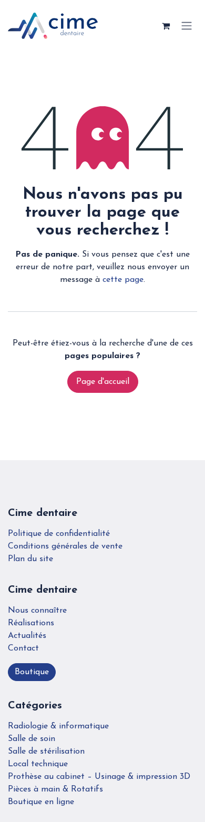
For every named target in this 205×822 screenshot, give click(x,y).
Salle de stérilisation (46, 751)
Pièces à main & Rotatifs (55, 789)
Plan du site (30, 559)
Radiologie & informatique (58, 726)
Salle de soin (31, 739)
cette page (123, 280)
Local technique (38, 764)
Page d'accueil (102, 382)
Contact (23, 648)
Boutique (32, 672)
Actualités (27, 636)
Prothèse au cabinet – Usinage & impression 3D (99, 777)
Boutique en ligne (41, 802)
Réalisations (31, 623)
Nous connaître (37, 610)
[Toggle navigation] (186, 26)
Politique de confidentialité (59, 534)
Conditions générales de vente (65, 546)
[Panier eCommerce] (165, 25)
